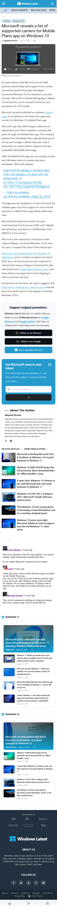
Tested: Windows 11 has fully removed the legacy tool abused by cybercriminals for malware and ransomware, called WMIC (33, 698)
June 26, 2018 (40, 197)
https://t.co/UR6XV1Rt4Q (22, 183)
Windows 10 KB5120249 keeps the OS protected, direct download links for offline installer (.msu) (35, 470)
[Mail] (21, 883)
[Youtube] (43, 883)
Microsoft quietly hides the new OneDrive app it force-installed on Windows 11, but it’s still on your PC (35, 685)
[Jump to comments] (28, 903)
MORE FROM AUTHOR (34, 449)
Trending (6, 21)
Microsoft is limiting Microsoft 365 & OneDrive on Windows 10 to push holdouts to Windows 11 (35, 457)
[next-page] (8, 539)
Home (4, 16)
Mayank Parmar (10, 40)
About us (5, 893)
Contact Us (25, 893)
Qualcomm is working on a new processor (23, 287)
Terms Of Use (47, 893)
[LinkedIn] (12, 441)
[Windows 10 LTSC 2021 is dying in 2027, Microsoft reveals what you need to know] (8, 497)
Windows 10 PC (18, 21)
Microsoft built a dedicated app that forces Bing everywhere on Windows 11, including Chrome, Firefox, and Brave (27, 642)
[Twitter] (7, 441)
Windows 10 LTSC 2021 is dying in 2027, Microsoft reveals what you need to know (35, 496)
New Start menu (38, 10)
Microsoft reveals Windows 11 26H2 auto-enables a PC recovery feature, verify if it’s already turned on (33, 671)
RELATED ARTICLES (11, 449)
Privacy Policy (19, 896)
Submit (28, 397)
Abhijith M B (10, 650)
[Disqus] (28, 579)
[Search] (52, 3)
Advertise (15, 893)
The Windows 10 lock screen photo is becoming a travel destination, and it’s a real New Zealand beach (36, 510)
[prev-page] (4, 539)
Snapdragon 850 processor (34, 269)
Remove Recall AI (19, 10)
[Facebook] (13, 883)
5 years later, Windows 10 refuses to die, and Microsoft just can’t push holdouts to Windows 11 (36, 483)
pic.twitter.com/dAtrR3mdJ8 (26, 186)
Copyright (36, 893)
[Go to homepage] (9, 903)
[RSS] (28, 883)
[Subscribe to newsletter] (47, 903)
